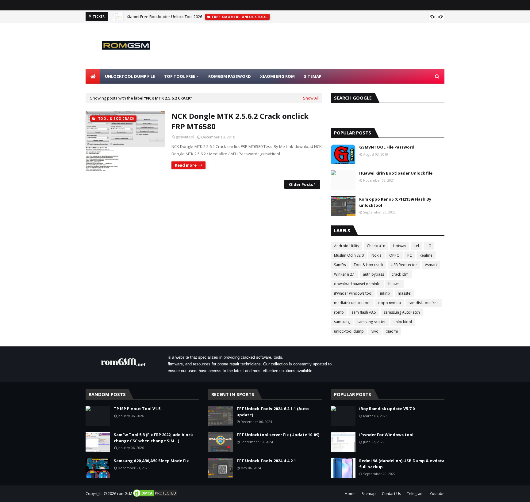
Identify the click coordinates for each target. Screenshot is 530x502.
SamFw (340, 264)
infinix (385, 293)
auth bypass (373, 274)
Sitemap (369, 493)
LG (429, 245)
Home (350, 493)
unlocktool (403, 321)
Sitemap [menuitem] (312, 76)
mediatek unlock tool (352, 302)
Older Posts (301, 184)
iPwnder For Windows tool (386, 434)
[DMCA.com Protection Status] (155, 496)
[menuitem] (93, 76)
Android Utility (346, 245)
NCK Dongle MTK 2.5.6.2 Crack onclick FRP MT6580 (240, 121)
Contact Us (391, 493)
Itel (416, 245)
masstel (404, 293)
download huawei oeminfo (357, 283)
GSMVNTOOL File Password (386, 147)
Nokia (376, 255)
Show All (311, 98)
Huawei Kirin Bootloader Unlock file (395, 173)
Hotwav (399, 245)
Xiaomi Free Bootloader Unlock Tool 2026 (164, 16)
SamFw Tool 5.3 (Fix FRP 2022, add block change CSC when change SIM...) (153, 437)
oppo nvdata (389, 302)
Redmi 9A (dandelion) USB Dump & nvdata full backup (401, 464)
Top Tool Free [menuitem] (179, 76)
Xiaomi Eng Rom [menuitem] (277, 76)
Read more (186, 165)
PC (409, 255)
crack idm (400, 274)
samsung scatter (371, 321)
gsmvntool (185, 137)
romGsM (124, 493)
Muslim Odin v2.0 (349, 255)
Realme (426, 255)
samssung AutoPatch (402, 312)
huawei (394, 283)
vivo (374, 331)
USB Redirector (404, 264)
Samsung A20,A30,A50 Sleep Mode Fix (151, 460)
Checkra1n (376, 245)
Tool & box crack (368, 264)
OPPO (394, 255)
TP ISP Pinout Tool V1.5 (137, 408)
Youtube (437, 493)
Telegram (415, 493)
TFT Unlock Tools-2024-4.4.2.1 (266, 460)
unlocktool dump (349, 331)
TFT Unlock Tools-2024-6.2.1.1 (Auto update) (272, 411)
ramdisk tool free (424, 302)
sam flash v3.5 (363, 312)
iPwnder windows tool (353, 293)
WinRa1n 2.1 (344, 274)
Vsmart (431, 264)
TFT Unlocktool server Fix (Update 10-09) (277, 434)
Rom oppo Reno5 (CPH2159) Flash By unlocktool (395, 202)
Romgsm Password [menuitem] (229, 76)
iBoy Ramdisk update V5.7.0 (387, 408)
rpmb (339, 312)
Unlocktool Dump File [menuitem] (130, 76)
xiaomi (392, 331)
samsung (342, 321)
